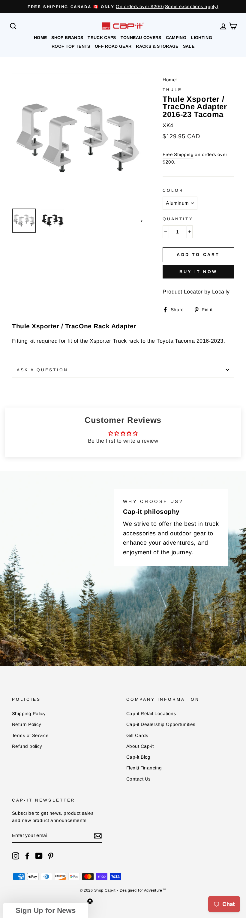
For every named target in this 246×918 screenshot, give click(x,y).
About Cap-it (140, 746)
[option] (123, 6)
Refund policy (27, 746)
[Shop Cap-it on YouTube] (39, 855)
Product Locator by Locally (196, 292)
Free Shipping (178, 154)
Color (173, 190)
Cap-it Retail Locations (151, 713)
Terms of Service (30, 735)
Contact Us (138, 778)
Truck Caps (102, 37)
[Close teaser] (90, 901)
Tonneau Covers (141, 37)
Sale (188, 46)
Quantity (178, 219)
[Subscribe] (98, 836)
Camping (176, 37)
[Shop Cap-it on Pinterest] (50, 855)
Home (40, 37)
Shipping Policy (29, 713)
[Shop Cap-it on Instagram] (15, 855)
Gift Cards (137, 735)
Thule (172, 89)
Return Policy (26, 724)
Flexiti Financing (144, 767)
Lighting (201, 37)
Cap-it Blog (138, 757)
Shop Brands (67, 37)
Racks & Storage (157, 46)
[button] (45, 910)
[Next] (138, 221)
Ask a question (42, 370)
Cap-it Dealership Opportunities (161, 724)
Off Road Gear (113, 46)
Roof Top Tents (71, 46)
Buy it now (198, 271)
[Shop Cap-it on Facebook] (27, 855)
